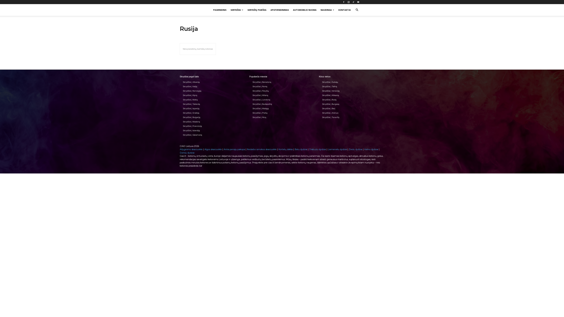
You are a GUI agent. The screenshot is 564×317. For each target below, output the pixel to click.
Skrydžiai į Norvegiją (192, 91)
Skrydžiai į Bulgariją (191, 117)
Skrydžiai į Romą (259, 86)
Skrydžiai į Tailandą (191, 104)
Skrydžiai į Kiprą (190, 95)
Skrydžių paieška (256, 10)
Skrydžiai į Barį (328, 108)
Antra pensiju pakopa (234, 149)
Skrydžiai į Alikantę (330, 95)
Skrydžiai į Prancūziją (192, 126)
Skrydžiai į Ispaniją (191, 108)
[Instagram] (348, 2)
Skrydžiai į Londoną (261, 99)
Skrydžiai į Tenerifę (330, 117)
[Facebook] (343, 2)
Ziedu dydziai (355, 149)
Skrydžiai (236, 10)
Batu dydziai (301, 149)
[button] (356, 10)
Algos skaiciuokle (213, 149)
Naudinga (326, 10)
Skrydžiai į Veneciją (330, 91)
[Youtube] (358, 2)
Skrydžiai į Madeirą (191, 121)
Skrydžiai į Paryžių (260, 91)
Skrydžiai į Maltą (190, 99)
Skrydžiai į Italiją (190, 86)
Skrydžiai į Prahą (259, 113)
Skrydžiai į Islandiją (191, 130)
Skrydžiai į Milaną (260, 95)
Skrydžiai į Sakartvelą (192, 135)
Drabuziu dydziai (317, 149)
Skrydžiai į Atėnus (330, 113)
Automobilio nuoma (305, 10)
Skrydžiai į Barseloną (261, 82)
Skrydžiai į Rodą (329, 99)
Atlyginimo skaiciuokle (191, 149)
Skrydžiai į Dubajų (330, 82)
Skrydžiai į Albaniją (191, 82)
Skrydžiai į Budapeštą (262, 104)
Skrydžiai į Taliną (329, 86)
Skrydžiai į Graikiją (191, 113)
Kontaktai (344, 10)
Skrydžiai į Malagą (260, 108)
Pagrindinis (219, 10)
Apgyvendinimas (280, 10)
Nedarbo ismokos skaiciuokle (262, 149)
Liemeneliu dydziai (337, 149)
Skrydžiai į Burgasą (330, 104)
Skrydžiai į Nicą (259, 117)
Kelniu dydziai (371, 149)
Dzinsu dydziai (187, 152)
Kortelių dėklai (285, 149)
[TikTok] (353, 2)
